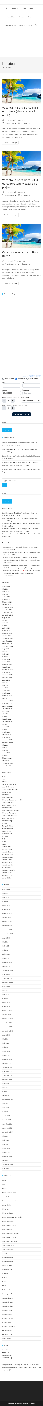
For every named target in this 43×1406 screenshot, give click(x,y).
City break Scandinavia (9, 815)
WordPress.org (7, 1358)
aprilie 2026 (6, 597)
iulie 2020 (5, 745)
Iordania (5, 836)
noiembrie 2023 (7, 672)
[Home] (3, 67)
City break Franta (7, 802)
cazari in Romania (8, 787)
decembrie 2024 (7, 638)
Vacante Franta (7, 860)
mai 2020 (5, 750)
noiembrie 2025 (7, 610)
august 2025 (6, 618)
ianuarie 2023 (6, 698)
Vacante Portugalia (8, 870)
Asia (3, 779)
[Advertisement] (21, 43)
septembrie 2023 (7, 677)
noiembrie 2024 (7, 641)
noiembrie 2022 (7, 703)
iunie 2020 (5, 748)
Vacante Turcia (7, 875)
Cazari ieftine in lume (9, 784)
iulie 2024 (5, 651)
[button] (6, 9)
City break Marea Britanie (10, 810)
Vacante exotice (10, 123)
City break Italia (7, 808)
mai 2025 (5, 625)
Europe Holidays (7, 826)
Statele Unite (6, 847)
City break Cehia (7, 797)
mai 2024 (5, 657)
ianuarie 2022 (6, 719)
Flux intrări (5, 1352)
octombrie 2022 (7, 706)
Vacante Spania (7, 873)
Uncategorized (7, 849)
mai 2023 (5, 688)
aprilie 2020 (6, 753)
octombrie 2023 (7, 675)
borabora (9, 67)
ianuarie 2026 (6, 605)
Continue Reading (11, 143)
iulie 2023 (5, 683)
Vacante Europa (7, 854)
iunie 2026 (5, 592)
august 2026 (6, 586)
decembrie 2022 (7, 701)
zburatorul (9, 120)
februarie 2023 (7, 696)
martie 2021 (6, 732)
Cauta (4, 422)
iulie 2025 (5, 620)
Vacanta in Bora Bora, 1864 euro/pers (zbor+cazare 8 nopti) (20, 111)
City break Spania (8, 818)
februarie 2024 (7, 664)
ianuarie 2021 (6, 735)
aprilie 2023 (6, 690)
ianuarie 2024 (6, 667)
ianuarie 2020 (6, 761)
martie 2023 (6, 693)
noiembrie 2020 (7, 737)
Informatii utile (7, 834)
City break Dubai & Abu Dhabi (12, 800)
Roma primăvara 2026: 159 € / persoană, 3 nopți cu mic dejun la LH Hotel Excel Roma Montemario (22, 560)
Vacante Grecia (7, 862)
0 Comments (25, 123)
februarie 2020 (7, 758)
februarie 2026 (7, 602)
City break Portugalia (9, 813)
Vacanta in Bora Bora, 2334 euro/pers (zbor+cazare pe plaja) (20, 183)
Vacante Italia (6, 867)
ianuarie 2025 (6, 636)
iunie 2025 (5, 623)
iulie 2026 (5, 589)
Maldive (4, 839)
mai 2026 (5, 594)
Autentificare (6, 1350)
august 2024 (6, 649)
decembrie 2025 (7, 607)
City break (5, 795)
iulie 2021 (5, 724)
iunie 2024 (5, 654)
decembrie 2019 (7, 763)
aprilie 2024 (6, 659)
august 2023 (6, 680)
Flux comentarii (7, 1355)
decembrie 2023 (7, 670)
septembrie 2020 (7, 742)
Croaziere (5, 823)
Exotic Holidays (7, 831)
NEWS (4, 844)
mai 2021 (5, 729)
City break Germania (9, 805)
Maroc (4, 841)
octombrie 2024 (7, 644)
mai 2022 (5, 716)
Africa (4, 776)
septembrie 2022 (7, 709)
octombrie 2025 (7, 612)
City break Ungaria (8, 821)
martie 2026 (6, 599)
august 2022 (6, 711)
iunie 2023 (5, 685)
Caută (4, 493)
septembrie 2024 (7, 646)
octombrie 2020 (7, 740)
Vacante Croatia (7, 852)
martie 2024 (6, 662)
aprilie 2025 (6, 628)
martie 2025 (6, 631)
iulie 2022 (5, 714)
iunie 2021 (5, 727)
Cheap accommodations (10, 789)
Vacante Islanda (7, 865)
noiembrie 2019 (7, 766)
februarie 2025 (7, 633)
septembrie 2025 (7, 615)
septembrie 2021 (7, 722)
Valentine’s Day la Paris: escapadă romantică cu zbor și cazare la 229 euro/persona (22, 573)
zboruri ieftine (6, 878)
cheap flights (6, 792)
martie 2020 (6, 755)
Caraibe (4, 782)
